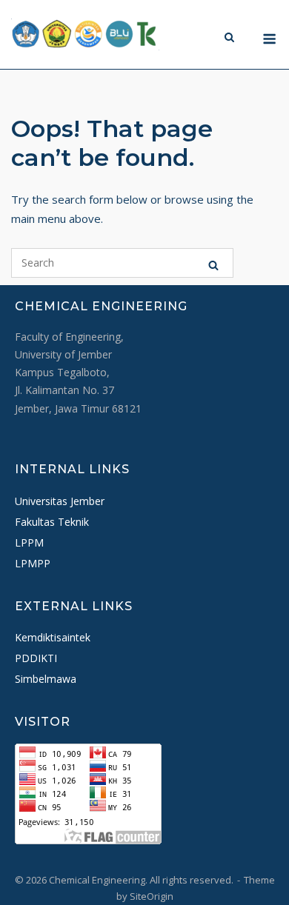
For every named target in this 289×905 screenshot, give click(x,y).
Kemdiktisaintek (52, 637)
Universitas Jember (59, 501)
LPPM (29, 542)
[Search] (213, 263)
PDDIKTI (36, 658)
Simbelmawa (45, 679)
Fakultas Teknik (52, 522)
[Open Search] (229, 36)
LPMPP (32, 563)
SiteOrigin (151, 896)
